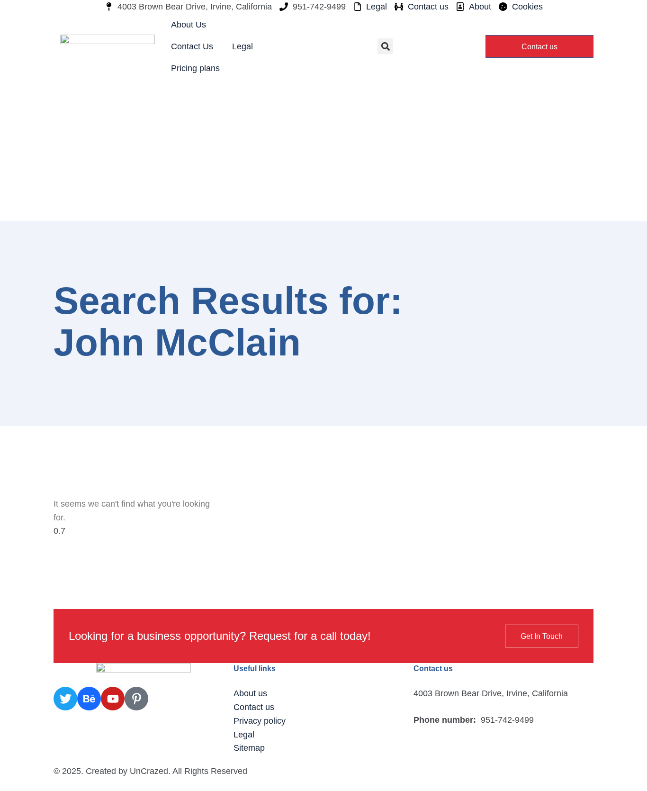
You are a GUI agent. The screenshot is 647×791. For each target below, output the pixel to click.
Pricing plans (195, 68)
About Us (188, 24)
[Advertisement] (323, 150)
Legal (242, 46)
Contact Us (192, 46)
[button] (385, 46)
